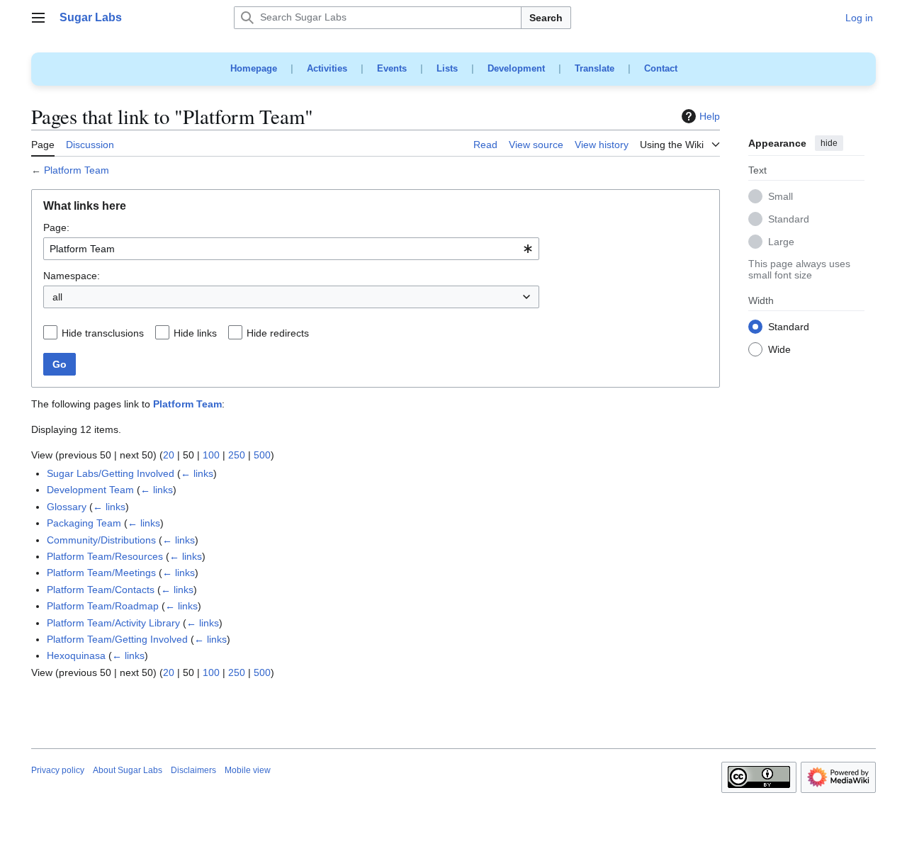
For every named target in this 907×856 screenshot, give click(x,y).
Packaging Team (84, 523)
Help (709, 116)
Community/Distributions (101, 540)
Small (780, 197)
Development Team (90, 489)
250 (236, 455)
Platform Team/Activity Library (113, 623)
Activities (327, 68)
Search (546, 17)
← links (197, 473)
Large (781, 242)
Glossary (66, 506)
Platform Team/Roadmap (103, 606)
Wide (779, 350)
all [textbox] (57, 297)
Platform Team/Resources (105, 556)
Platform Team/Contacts (100, 589)
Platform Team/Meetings (101, 572)
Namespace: (71, 275)
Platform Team (76, 170)
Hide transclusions (103, 333)
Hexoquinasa (76, 655)
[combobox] (291, 248)
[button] (38, 17)
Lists (447, 68)
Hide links (195, 333)
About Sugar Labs (127, 770)
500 (262, 455)
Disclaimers (193, 770)
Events (392, 68)
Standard (788, 219)
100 (211, 455)
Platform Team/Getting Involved (117, 639)
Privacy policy (57, 770)
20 (168, 455)
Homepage (253, 68)
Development (516, 68)
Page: (56, 227)
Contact (660, 68)
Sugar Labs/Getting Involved (110, 473)
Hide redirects (278, 333)
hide (829, 143)
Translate (594, 68)
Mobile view (248, 770)
